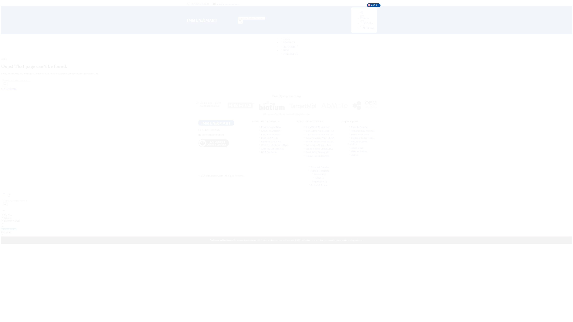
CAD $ (374, 5)
